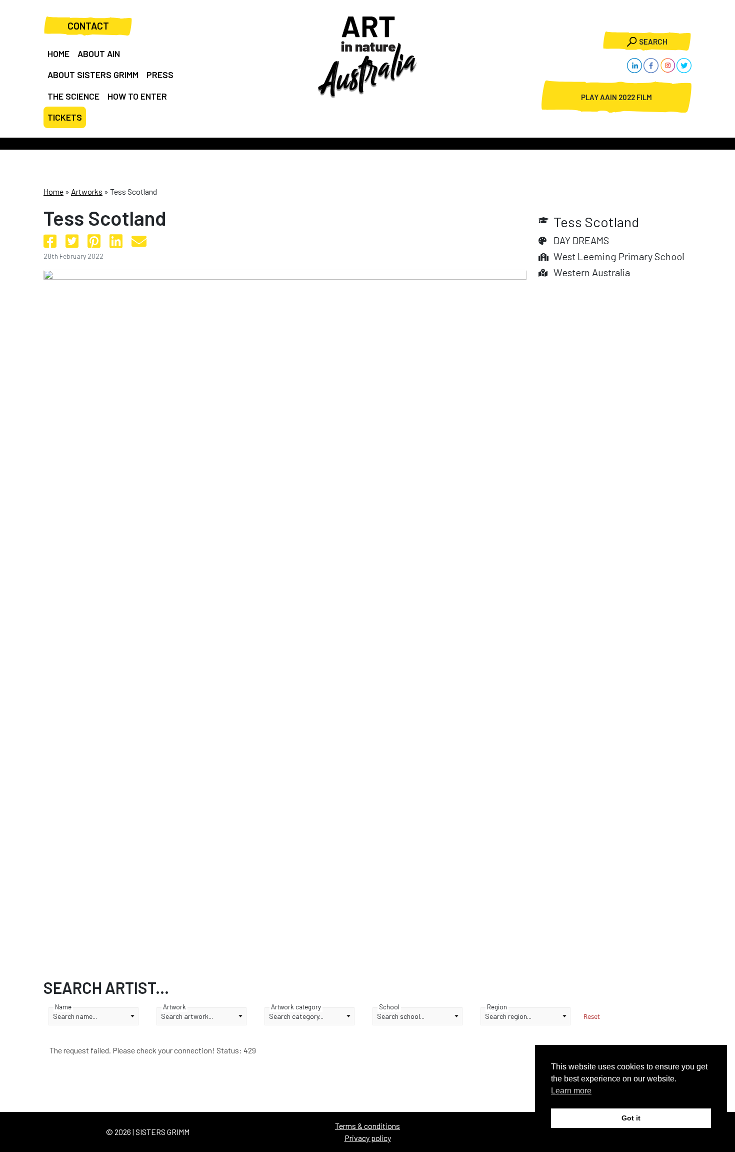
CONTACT (88, 26)
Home (54, 191)
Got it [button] (631, 1118)
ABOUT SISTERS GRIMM (93, 74)
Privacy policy (367, 1137)
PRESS (160, 74)
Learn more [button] (571, 1090)
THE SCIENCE (74, 96)
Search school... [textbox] (400, 1016)
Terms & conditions (367, 1125)
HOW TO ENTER (137, 96)
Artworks (86, 191)
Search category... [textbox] (296, 1016)
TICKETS (65, 117)
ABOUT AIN (99, 53)
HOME (59, 53)
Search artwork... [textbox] (187, 1016)
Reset (592, 1016)
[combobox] (93, 1016)
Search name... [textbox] (75, 1016)
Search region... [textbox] (508, 1016)
